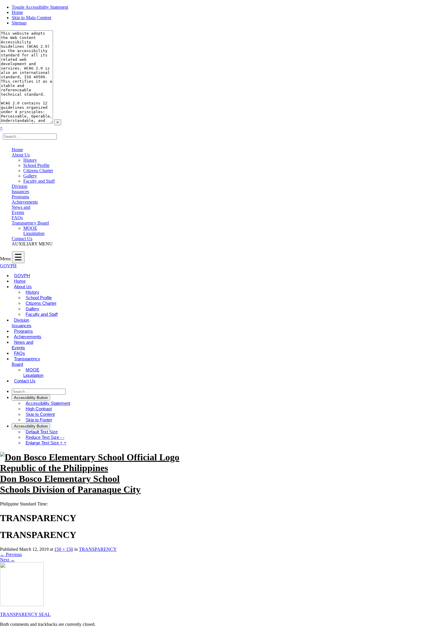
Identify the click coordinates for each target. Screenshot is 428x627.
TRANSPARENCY (98, 549)
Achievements (25, 202)
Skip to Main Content (31, 17)
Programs (20, 196)
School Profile (36, 165)
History (30, 160)
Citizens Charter (38, 170)
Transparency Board (30, 222)
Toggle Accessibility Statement (40, 7)
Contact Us (22, 238)
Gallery (30, 175)
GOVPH (8, 265)
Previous (11, 554)
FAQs (17, 217)
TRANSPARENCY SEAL (25, 614)
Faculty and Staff (39, 181)
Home (17, 12)
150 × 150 (63, 549)
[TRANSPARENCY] (22, 604)
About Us (21, 154)
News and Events (21, 210)
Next (7, 559)
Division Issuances (20, 189)
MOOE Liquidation (34, 231)
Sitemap (19, 22)
